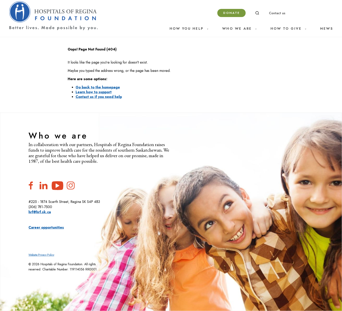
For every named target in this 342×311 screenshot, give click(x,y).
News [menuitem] (326, 28)
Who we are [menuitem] (237, 28)
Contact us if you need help (99, 96)
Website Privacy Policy (41, 255)
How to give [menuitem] (286, 28)
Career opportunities (46, 227)
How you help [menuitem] (187, 28)
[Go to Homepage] (53, 15)
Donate (231, 13)
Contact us (277, 13)
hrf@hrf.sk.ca (39, 212)
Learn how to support (94, 92)
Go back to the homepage (98, 87)
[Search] (257, 13)
